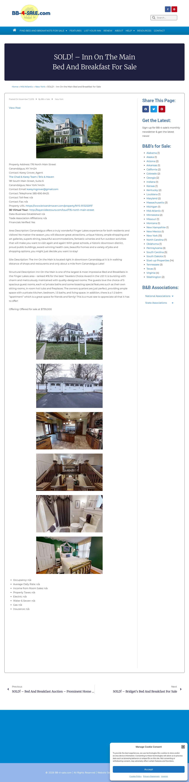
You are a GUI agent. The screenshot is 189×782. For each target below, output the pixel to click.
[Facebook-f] (168, 9)
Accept (148, 769)
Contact (159, 30)
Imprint (164, 776)
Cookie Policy (135, 776)
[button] (183, 746)
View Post (15, 107)
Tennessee (152, 264)
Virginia (150, 272)
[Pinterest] (174, 9)
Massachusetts (155, 202)
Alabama (151, 153)
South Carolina (155, 252)
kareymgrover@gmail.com (42, 189)
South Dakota (154, 256)
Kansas (150, 186)
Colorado (151, 173)
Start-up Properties (157, 260)
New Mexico (153, 231)
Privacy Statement (151, 776)
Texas (149, 268)
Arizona (150, 161)
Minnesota (152, 215)
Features (76, 30)
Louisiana (152, 194)
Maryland (151, 198)
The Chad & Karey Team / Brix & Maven (31, 176)
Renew (108, 30)
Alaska (150, 157)
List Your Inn (92, 30)
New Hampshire (156, 227)
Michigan (151, 206)
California (151, 169)
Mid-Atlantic (26, 87)
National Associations (157, 296)
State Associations (156, 302)
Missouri (151, 219)
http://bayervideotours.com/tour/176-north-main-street (61, 210)
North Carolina (154, 239)
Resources (144, 30)
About (119, 30)
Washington (153, 277)
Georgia (151, 177)
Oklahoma (152, 244)
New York (40, 87)
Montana (151, 223)
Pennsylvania (154, 248)
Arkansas (151, 165)
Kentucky (152, 190)
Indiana (150, 181)
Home (15, 87)
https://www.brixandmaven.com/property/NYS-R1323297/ (59, 205)
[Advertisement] (94, 736)
